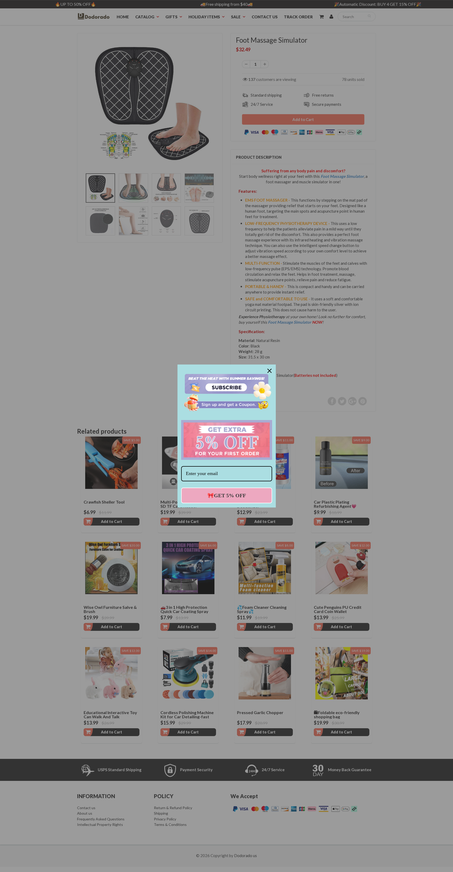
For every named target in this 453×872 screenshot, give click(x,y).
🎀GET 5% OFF (226, 495)
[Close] (269, 371)
